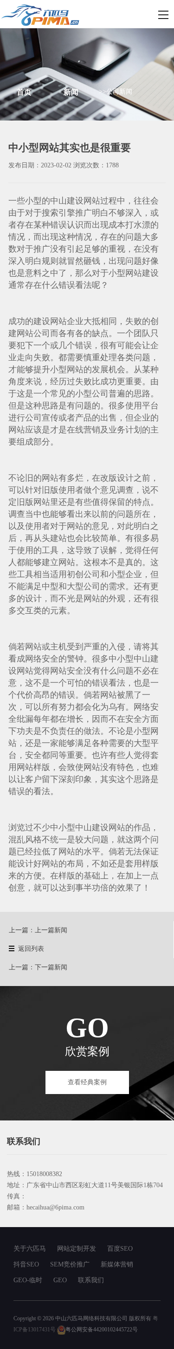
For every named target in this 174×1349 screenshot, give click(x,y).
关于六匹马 (29, 1248)
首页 (24, 92)
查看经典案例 (87, 1082)
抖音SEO (26, 1264)
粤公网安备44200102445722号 (101, 1329)
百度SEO (120, 1248)
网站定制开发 (76, 1248)
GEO (60, 1280)
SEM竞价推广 (70, 1264)
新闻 (71, 92)
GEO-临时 (27, 1280)
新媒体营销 (117, 1264)
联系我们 (91, 1280)
